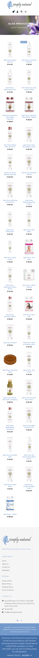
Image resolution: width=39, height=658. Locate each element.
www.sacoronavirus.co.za (21, 631)
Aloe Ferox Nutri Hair (29, 315)
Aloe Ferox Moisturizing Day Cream (29, 202)
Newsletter (6, 570)
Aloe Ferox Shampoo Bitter (10, 315)
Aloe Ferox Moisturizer (10, 231)
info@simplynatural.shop (13, 612)
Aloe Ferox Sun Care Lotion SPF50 (29, 88)
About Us (5, 564)
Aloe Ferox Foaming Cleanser (29, 61)
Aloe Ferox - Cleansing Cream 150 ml (10, 287)
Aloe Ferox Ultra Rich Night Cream (29, 146)
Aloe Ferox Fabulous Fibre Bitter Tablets (29, 116)
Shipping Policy (7, 587)
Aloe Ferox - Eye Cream (29, 371)
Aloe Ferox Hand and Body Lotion (29, 343)
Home (13, 27)
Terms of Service (8, 590)
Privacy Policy (7, 581)
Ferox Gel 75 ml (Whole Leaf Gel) (10, 173)
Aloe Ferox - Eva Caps (29, 258)
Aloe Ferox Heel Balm (29, 231)
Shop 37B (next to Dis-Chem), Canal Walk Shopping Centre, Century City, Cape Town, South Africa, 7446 (19, 603)
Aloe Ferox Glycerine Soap (10, 371)
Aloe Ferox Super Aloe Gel (10, 61)
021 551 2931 (8, 609)
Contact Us (6, 567)
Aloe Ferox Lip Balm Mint (10, 456)
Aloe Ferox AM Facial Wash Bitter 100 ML (29, 457)
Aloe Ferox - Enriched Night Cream (29, 486)
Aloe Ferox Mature (10, 343)
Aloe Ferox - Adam (10, 514)
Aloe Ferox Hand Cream (10, 258)
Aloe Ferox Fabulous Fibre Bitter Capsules (9, 117)
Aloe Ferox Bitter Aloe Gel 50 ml (10, 146)
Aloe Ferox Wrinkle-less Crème (29, 399)
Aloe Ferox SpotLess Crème (29, 173)
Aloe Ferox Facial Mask (10, 485)
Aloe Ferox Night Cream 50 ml (29, 426)
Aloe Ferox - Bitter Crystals (29, 286)
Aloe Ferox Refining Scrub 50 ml (10, 201)
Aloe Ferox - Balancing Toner (10, 88)
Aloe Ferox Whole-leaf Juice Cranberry (10, 399)
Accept (27, 655)
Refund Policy (7, 584)
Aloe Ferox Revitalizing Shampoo (10, 427)
